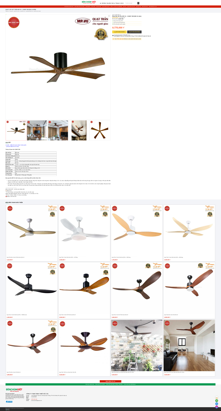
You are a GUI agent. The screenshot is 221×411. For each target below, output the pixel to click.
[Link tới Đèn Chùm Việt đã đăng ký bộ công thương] (15, 401)
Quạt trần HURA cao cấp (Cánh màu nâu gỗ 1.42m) (123, 372)
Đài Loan (17, 152)
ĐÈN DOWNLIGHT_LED (153, 6)
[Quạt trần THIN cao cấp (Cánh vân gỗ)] (84, 345)
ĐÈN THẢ (124, 6)
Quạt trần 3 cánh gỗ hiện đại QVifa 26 (120, 314)
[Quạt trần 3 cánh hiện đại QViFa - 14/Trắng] (84, 230)
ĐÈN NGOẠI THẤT (145, 6)
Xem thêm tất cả (110, 381)
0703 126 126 (120, 39)
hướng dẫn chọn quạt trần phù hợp (31, 164)
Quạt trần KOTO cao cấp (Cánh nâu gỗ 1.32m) (174, 372)
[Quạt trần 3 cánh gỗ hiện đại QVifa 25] (84, 288)
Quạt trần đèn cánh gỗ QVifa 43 (13, 372)
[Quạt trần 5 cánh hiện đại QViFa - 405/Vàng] (189, 230)
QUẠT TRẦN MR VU (22, 11)
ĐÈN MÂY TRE (138, 6)
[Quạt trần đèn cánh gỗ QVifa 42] (189, 288)
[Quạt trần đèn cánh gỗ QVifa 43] (31, 345)
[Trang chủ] (100, 3)
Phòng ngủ (24, 175)
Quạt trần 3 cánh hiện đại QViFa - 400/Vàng (121, 257)
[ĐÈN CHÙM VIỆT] (14, 386)
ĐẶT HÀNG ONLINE (120, 31)
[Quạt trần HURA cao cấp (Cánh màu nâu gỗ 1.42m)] (136, 345)
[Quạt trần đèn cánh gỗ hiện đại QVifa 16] (31, 230)
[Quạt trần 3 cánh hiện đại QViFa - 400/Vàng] (136, 230)
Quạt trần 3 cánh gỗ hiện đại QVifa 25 (67, 314)
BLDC (17, 166)
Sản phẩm (11, 11)
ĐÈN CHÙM (93, 6)
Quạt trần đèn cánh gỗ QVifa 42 (171, 314)
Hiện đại (17, 154)
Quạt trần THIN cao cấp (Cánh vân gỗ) (67, 372)
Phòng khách (18, 175)
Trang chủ (7, 11)
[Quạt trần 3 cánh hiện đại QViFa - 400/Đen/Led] (31, 288)
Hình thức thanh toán (89, 384)
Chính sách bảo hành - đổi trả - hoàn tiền (114, 384)
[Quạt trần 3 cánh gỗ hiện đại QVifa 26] (136, 288)
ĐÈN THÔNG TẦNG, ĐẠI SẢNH (79, 6)
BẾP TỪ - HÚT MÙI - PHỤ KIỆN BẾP (116, 6)
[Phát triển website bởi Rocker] (8, 408)
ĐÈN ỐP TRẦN (98, 6)
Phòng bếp (29, 175)
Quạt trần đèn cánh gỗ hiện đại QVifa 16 (15, 257)
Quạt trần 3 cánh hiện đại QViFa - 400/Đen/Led (17, 314)
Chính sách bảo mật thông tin (130, 384)
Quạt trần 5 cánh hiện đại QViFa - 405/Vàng (173, 257)
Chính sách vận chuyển (100, 384)
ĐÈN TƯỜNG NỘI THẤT (131, 6)
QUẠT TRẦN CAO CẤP (105, 6)
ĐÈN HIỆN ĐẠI (88, 6)
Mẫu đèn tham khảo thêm (14, 202)
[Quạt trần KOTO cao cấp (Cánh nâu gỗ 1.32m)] (189, 345)
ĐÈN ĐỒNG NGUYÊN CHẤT (68, 6)
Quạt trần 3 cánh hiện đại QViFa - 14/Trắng (68, 257)
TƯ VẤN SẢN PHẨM (135, 31)
